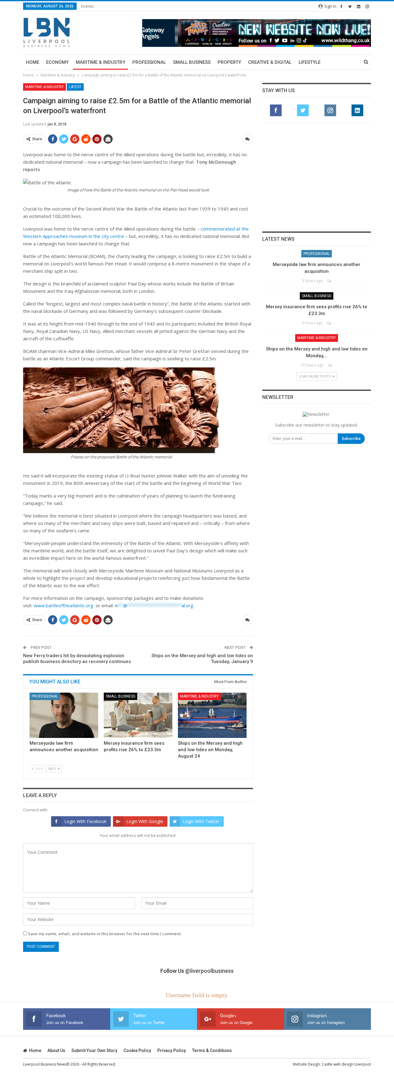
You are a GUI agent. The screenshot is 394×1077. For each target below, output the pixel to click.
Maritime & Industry (100, 62)
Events (87, 6)
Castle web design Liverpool (346, 1064)
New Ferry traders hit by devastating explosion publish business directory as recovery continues (77, 659)
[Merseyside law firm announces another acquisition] (64, 715)
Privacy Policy (171, 1050)
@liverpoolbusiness (209, 971)
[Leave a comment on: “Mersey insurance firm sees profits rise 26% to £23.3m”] (329, 323)
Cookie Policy (137, 1050)
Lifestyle (309, 62)
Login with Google (144, 821)
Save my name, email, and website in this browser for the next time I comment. (105, 933)
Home (32, 62)
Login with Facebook (85, 821)
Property (229, 62)
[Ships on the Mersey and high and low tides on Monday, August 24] (212, 715)
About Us (56, 1050)
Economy (57, 62)
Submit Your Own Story (94, 1050)
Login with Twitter (201, 821)
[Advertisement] (316, 177)
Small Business (192, 62)
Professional (149, 62)
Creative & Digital (269, 62)
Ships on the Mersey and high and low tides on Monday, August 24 (210, 749)
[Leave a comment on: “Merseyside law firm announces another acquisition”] (329, 280)
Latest (75, 87)
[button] (256, 33)
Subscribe (351, 438)
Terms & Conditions (212, 1050)
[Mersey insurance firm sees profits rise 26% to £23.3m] (138, 715)
